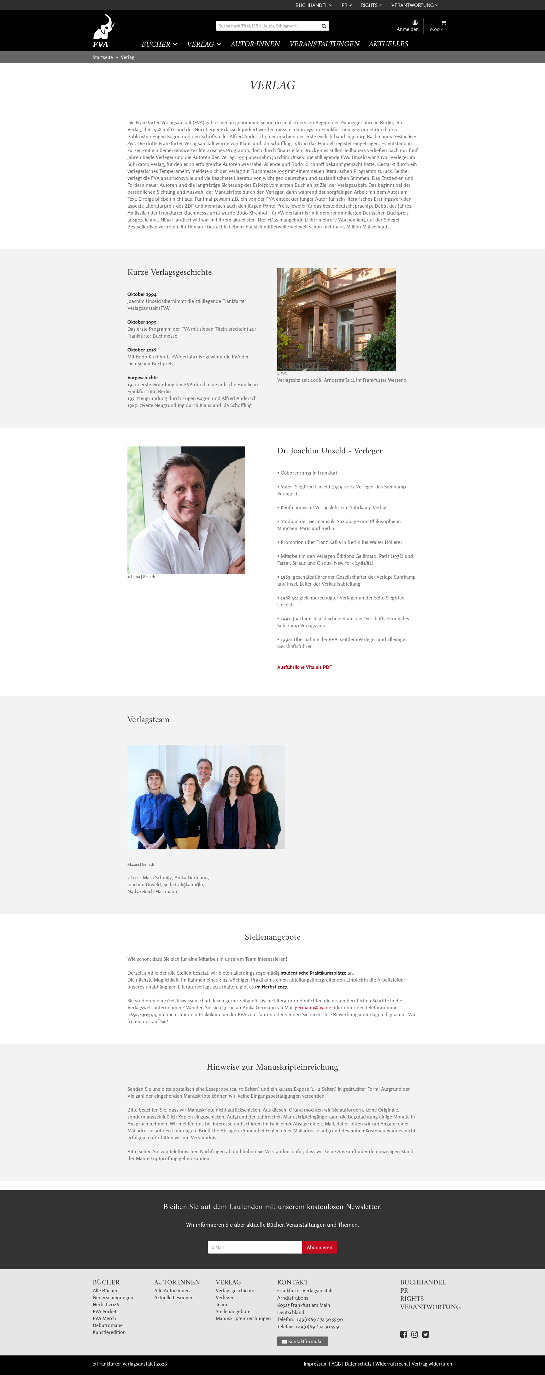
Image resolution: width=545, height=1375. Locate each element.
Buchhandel (312, 5)
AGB (336, 1363)
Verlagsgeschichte (235, 1290)
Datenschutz (358, 1363)
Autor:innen (255, 44)
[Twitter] (425, 1334)
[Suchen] (324, 26)
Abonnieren (319, 1247)
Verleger (225, 1297)
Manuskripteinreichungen (243, 1318)
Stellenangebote (233, 1311)
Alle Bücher (105, 1290)
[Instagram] (414, 1334)
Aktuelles (388, 44)
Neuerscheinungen (113, 1297)
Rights (370, 5)
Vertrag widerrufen (432, 1363)
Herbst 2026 (106, 1304)
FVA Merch (104, 1318)
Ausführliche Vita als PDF (304, 667)
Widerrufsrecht (391, 1363)
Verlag (201, 45)
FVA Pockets (106, 1311)
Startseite (103, 57)
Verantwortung (413, 5)
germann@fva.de (313, 1007)
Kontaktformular (305, 1341)
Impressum (316, 1363)
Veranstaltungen (325, 44)
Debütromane (108, 1325)
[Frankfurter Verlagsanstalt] (104, 30)
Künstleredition (109, 1332)
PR (345, 5)
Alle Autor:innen (172, 1290)
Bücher (157, 45)
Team (221, 1304)
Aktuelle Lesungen (174, 1297)
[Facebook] (403, 1334)
